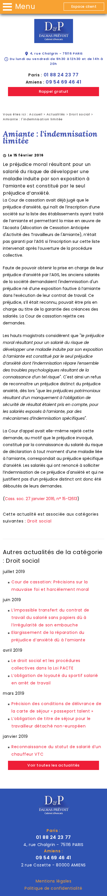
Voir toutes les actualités (53, 765)
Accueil (35, 114)
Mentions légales (54, 881)
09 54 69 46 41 (63, 82)
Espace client (83, 6)
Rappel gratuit (53, 91)
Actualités (56, 114)
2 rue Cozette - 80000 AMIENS (53, 865)
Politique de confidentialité (53, 888)
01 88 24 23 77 (61, 74)
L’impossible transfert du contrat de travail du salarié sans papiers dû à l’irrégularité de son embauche (50, 617)
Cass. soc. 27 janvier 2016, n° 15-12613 (41, 499)
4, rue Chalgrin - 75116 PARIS (53, 53)
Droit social (79, 114)
